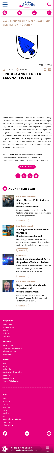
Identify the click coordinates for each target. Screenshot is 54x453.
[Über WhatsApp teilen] (30, 175)
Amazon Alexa (8, 378)
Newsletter (7, 401)
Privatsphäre (8, 425)
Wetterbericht (8, 354)
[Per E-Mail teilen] (36, 175)
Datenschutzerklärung (12, 419)
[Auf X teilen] (23, 175)
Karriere (6, 413)
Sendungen (7, 324)
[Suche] (49, 4)
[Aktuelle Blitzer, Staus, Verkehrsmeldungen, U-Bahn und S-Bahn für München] (34, 12)
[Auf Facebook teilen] (17, 175)
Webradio (7, 369)
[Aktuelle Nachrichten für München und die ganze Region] (5, 12)
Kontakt (6, 398)
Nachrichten (8, 345)
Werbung (6, 407)
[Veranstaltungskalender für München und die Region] (49, 12)
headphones (44, 69)
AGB (4, 416)
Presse (5, 404)
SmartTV (6, 375)
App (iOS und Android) (12, 372)
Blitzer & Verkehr (10, 351)
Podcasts (6, 336)
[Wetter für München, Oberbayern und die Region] (19, 12)
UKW (5, 363)
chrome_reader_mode (49, 69)
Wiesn (5, 330)
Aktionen (6, 333)
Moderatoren (8, 327)
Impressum (7, 422)
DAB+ (5, 366)
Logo (5, 410)
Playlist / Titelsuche (11, 381)
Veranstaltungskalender (13, 348)
